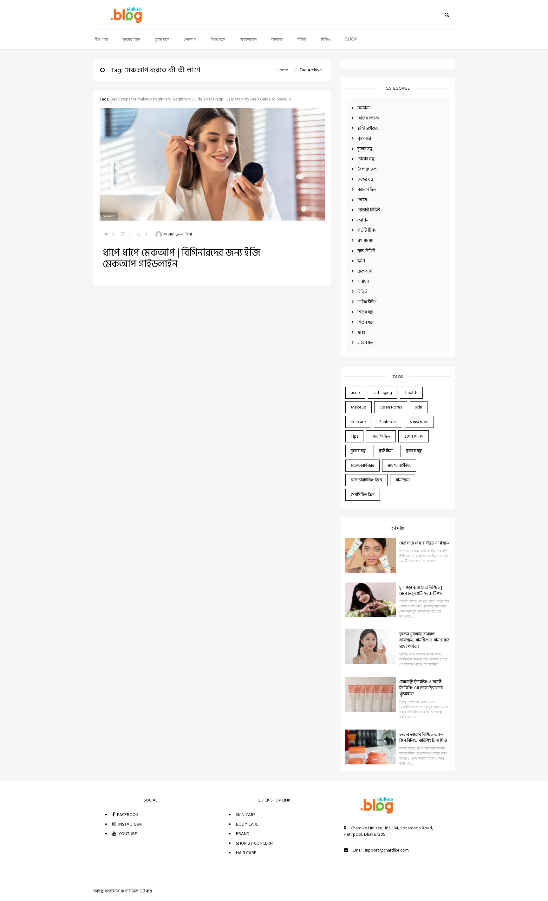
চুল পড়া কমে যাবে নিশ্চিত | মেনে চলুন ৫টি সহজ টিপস (420, 590)
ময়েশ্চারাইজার (362, 465)
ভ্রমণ (361, 261)
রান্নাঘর (363, 281)
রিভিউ (301, 39)
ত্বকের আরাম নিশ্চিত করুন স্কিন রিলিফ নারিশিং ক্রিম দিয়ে (423, 737)
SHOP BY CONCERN (254, 843)
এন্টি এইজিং (367, 128)
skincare (358, 421)
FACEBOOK (127, 814)
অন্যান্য (277, 39)
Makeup (358, 407)
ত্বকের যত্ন (131, 39)
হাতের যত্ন (365, 342)
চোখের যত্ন (365, 159)
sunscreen (419, 421)
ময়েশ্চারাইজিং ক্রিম (366, 480)
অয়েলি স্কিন (380, 436)
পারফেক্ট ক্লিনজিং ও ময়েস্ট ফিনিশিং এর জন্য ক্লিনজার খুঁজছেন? (421, 688)
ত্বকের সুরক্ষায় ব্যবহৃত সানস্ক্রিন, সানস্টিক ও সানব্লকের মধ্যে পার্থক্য (424, 640)
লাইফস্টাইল (248, 39)
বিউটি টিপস (366, 230)
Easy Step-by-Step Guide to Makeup (258, 99)
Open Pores (391, 407)
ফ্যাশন (363, 220)
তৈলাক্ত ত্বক (367, 169)
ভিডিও (325, 39)
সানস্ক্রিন (402, 480)
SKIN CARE (246, 814)
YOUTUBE (127, 833)
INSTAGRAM (129, 824)
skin (418, 407)
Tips (354, 436)
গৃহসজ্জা (364, 138)
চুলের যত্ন (162, 39)
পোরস (362, 199)
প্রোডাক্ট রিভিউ (368, 210)
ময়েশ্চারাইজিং (399, 465)
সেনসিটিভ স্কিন (363, 494)
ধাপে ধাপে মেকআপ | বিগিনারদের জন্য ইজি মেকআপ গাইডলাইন (181, 258)
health (411, 392)
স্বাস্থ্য (361, 332)
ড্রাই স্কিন (386, 450)
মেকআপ (190, 39)
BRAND (243, 833)
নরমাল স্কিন (366, 189)
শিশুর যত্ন (218, 39)
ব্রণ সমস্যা (365, 240)
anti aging (382, 392)
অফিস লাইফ (368, 118)
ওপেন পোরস (413, 436)
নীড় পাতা (101, 39)
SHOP (351, 39)
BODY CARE (247, 824)
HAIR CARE (246, 852)
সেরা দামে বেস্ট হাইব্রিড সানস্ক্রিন (424, 543)
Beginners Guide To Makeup (198, 99)
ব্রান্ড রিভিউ (366, 250)
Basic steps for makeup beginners (141, 99)
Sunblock (388, 421)
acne (355, 392)
